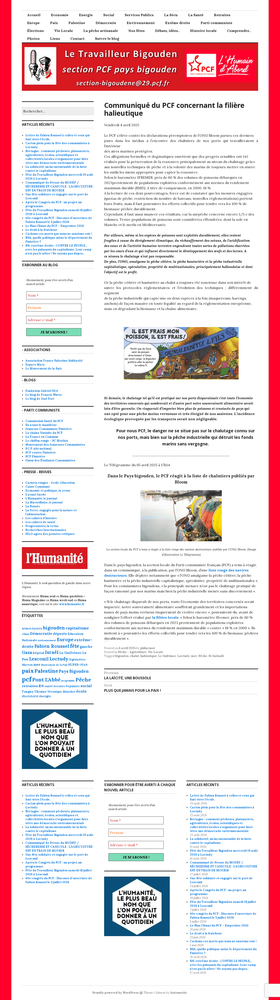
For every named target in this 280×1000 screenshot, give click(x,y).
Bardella (37, 628)
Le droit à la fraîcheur (41, 230)
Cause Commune (37, 487)
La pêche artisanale (100, 30)
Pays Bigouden (74, 671)
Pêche (202, 656)
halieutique (148, 656)
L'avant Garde (35, 494)
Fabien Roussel (51, 646)
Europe (33, 23)
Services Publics (139, 15)
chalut (134, 656)
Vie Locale (63, 30)
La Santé (195, 15)
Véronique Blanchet (61, 691)
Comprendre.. (239, 30)
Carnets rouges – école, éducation (50, 483)
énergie (45, 696)
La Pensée (32, 506)
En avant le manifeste (41, 425)
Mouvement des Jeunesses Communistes (55, 445)
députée (60, 634)
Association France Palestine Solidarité (54, 361)
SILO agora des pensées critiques (50, 534)
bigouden (122, 656)
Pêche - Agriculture (132, 652)
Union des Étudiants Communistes (50, 460)
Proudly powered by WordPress (115, 993)
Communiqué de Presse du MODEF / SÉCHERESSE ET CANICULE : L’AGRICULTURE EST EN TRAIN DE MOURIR (59, 186)
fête (74, 646)
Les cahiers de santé (40, 522)
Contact (77, 38)
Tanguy (28, 692)
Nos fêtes (136, 30)
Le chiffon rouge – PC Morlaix (46, 441)
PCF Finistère (35, 456)
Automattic (178, 993)
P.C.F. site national (38, 448)
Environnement (141, 23)
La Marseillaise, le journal (44, 502)
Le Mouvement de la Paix (43, 368)
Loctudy (183, 656)
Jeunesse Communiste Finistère (48, 429)
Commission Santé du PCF (44, 421)
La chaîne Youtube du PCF (44, 433)
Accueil (33, 15)
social (86, 685)
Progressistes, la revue (42, 526)
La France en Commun (41, 437)
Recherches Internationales (45, 530)
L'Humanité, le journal (41, 498)
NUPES (73, 665)
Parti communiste (216, 23)
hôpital (38, 653)
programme (68, 680)
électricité (30, 696)
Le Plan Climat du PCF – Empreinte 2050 (54, 226)
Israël (52, 652)
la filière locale (165, 617)
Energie (86, 15)
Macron (27, 664)
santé (49, 686)
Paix (54, 23)
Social (108, 15)
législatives (77, 659)
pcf (27, 679)
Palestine (76, 23)
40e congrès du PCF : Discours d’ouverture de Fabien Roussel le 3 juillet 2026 (58, 220)
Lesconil (39, 659)
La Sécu (171, 15)
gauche (86, 646)
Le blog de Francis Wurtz (43, 395)
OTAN (83, 664)
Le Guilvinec (167, 656)
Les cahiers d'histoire (41, 518)
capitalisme (77, 627)
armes (27, 628)
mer (194, 656)
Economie (59, 15)
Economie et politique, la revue (47, 490)
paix (28, 670)
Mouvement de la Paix (54, 664)
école (81, 691)
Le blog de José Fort (39, 399)
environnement (47, 640)
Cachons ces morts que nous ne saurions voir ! (58, 234)
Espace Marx (35, 364)
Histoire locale (203, 30)
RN (41, 686)
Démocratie (106, 23)
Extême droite (177, 23)
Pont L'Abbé (46, 679)
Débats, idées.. (167, 30)
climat (25, 634)
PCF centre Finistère (40, 452)
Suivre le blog (107, 38)
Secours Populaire (66, 686)
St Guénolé (216, 656)
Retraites (222, 15)
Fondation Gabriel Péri (41, 391)
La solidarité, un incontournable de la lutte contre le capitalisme (56, 169)
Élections (35, 30)
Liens (55, 38)
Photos (33, 38)
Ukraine (40, 692)
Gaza (27, 652)
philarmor (147, 648)
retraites (30, 686)
